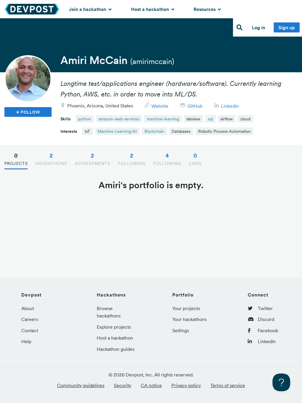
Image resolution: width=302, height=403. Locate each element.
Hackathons (51, 159)
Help (26, 341)
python (84, 119)
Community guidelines (80, 385)
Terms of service (227, 385)
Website (159, 106)
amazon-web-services (119, 119)
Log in (258, 27)
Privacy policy (186, 385)
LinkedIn (230, 106)
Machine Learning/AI (117, 131)
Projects (16, 159)
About (27, 308)
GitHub (194, 106)
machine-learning (163, 119)
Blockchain (154, 131)
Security (122, 385)
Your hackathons (189, 319)
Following (167, 159)
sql (210, 119)
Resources (205, 9)
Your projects (186, 308)
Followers (132, 159)
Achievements (92, 159)
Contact (29, 330)
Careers (29, 319)
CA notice (151, 385)
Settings (180, 330)
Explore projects (114, 327)
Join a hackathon (88, 9)
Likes (195, 159)
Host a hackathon (150, 9)
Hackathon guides (115, 349)
